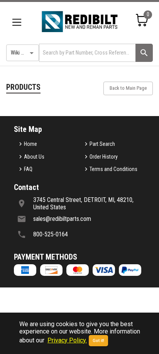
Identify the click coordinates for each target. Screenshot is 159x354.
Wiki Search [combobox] (23, 53)
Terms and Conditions (113, 169)
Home (30, 144)
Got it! (98, 340)
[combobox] (86, 53)
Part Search (102, 144)
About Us (34, 157)
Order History (104, 157)
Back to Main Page (128, 88)
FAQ (28, 169)
